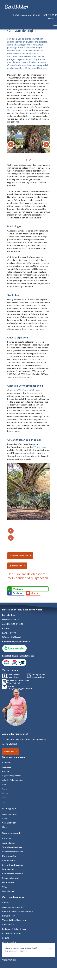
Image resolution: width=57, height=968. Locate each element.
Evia (4, 797)
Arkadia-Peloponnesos (12, 780)
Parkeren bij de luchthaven (14, 929)
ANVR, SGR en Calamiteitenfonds (17, 911)
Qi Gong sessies (39, 447)
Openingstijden (9, 959)
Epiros (5, 793)
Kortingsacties (9, 856)
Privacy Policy (8, 915)
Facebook (18, 593)
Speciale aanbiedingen (12, 847)
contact (51, 18)
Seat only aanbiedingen (12, 865)
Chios (4, 784)
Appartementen (9, 814)
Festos (29, 116)
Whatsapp (18, 589)
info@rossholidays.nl (11, 637)
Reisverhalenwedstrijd (12, 873)
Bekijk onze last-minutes (16, 951)
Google (34, 593)
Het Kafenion (8, 882)
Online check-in (9, 942)
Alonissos (6, 767)
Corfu (4, 789)
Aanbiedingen (8, 843)
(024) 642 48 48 (50, 15)
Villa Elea (22, 390)
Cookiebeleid (8, 924)
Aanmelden (9, 751)
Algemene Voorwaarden (13, 907)
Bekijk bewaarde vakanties (25, 15)
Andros (5, 771)
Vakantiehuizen (9, 822)
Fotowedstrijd (8, 869)
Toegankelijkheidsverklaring (15, 920)
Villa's (4, 818)
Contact (6, 902)
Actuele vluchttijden (11, 933)
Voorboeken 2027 (10, 860)
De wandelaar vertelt (11, 878)
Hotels (5, 827)
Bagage (5, 937)
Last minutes (8, 891)
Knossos (11, 110)
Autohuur (6, 838)
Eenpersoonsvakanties (12, 851)
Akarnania (6, 762)
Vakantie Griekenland (18, 555)
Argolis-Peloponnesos (12, 775)
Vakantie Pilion (15, 565)
